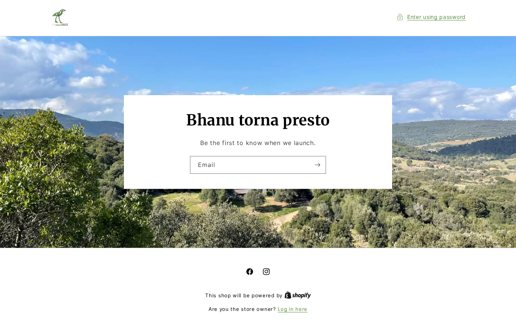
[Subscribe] (317, 165)
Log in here (292, 309)
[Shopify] (297, 295)
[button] (431, 17)
